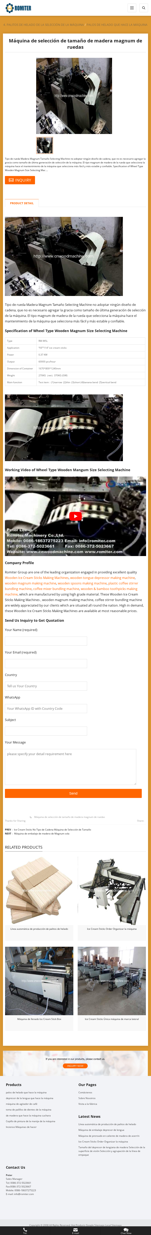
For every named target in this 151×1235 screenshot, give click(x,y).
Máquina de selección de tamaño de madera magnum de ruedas (69, 817)
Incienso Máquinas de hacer (21, 1127)
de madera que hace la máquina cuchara (28, 1115)
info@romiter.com (24, 1194)
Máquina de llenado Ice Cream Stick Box (39, 1019)
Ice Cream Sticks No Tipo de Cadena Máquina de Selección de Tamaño (52, 829)
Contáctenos (85, 1092)
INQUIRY (23, 180)
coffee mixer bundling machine (56, 589)
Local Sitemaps (113, 1225)
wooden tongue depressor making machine (102, 578)
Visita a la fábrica (87, 1104)
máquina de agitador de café (21, 1104)
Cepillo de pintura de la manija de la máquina (30, 1121)
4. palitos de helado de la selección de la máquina (43, 25)
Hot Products (78, 1225)
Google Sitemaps (95, 1225)
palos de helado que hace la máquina (117, 25)
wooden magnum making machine (30, 583)
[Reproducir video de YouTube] (75, 516)
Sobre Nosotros (87, 1098)
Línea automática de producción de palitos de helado (39, 929)
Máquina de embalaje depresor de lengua (101, 1130)
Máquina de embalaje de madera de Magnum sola (41, 833)
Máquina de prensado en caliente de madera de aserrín (108, 1135)
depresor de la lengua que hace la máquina (29, 1098)
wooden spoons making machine (82, 583)
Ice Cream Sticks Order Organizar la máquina (112, 929)
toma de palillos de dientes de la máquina (28, 1109)
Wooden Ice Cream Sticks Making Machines (37, 578)
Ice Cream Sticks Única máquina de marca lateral (112, 1019)
